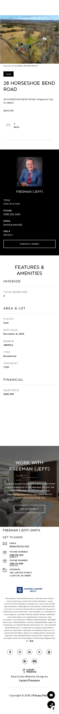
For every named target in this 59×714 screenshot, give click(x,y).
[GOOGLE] (24, 661)
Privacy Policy (41, 695)
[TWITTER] (39, 652)
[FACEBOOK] (10, 652)
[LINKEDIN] (29, 652)
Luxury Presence (29, 680)
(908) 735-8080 (16, 563)
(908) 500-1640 (11, 214)
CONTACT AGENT (30, 244)
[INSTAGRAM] (20, 652)
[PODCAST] (34, 661)
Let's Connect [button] (29, 509)
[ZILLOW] (49, 652)
